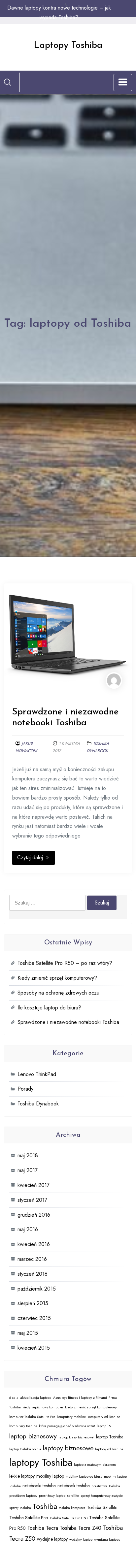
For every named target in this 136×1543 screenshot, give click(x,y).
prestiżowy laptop (52, 1495)
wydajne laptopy (52, 1539)
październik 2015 (36, 1289)
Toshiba (45, 1506)
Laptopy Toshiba (68, 45)
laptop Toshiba (109, 1436)
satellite (73, 1495)
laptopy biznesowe (68, 1448)
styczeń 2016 (32, 1274)
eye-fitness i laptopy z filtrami (84, 1397)
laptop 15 (104, 1426)
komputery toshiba (23, 1426)
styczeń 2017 (32, 1200)
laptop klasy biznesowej (76, 1437)
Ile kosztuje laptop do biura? (49, 1007)
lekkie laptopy (22, 1476)
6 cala (13, 1397)
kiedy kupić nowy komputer (42, 1407)
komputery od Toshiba (103, 1416)
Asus (57, 1397)
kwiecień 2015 (33, 1348)
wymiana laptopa (107, 1539)
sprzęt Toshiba (20, 1507)
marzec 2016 (32, 1259)
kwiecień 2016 (33, 1244)
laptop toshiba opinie (25, 1449)
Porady (25, 1089)
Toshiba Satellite (102, 1507)
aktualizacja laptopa (35, 1397)
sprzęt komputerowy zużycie (102, 1495)
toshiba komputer (72, 1507)
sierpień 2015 (32, 1303)
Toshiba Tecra (42, 1528)
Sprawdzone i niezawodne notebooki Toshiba (68, 1022)
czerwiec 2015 (34, 1318)
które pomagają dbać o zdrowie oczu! (67, 1426)
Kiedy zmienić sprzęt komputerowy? (57, 978)
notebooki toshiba (39, 1485)
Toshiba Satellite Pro (28, 1517)
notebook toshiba (73, 1485)
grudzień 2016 (33, 1215)
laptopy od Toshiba (109, 1449)
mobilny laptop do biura (84, 1476)
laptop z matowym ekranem (95, 1464)
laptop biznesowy (33, 1436)
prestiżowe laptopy (23, 1495)
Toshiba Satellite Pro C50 (68, 1518)
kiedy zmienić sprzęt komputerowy (91, 1407)
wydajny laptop (80, 1539)
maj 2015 (27, 1333)
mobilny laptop (50, 1476)
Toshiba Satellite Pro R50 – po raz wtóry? (64, 963)
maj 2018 (27, 1155)
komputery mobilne (71, 1416)
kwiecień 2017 (33, 1185)
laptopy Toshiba (40, 1462)
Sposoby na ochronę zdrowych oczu (58, 993)
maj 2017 (27, 1170)
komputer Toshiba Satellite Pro (32, 1416)
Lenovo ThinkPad (36, 1074)
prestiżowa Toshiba (105, 1486)
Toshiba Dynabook (38, 1103)
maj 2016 (27, 1229)
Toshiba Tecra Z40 (80, 1528)
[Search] (7, 82)
